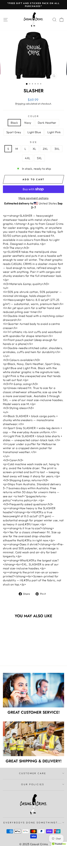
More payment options (33, 198)
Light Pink (54, 132)
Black (14, 122)
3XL (57, 149)
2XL (45, 149)
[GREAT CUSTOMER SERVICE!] (33, 690)
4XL (27, 158)
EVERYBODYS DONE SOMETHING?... (32, 822)
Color (33, 116)
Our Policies (32, 784)
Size (33, 142)
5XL (39, 158)
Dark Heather (47, 122)
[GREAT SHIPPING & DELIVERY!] (33, 738)
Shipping (20, 103)
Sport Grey (13, 132)
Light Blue (34, 132)
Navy (27, 122)
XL (34, 149)
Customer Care (32, 773)
